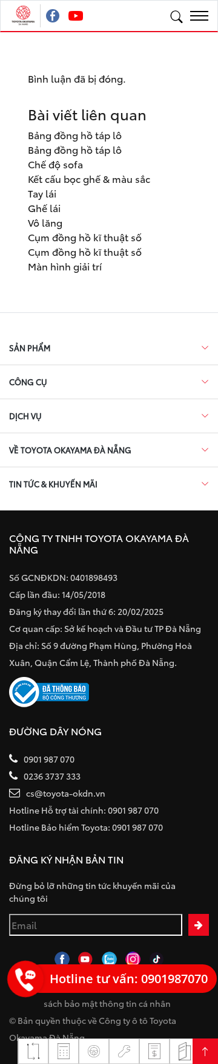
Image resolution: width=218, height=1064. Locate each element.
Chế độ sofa (55, 164)
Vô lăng (45, 222)
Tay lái (42, 193)
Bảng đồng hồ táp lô (75, 135)
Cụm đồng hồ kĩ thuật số (85, 237)
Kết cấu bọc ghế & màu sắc (89, 178)
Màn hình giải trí (65, 266)
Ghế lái (44, 208)
